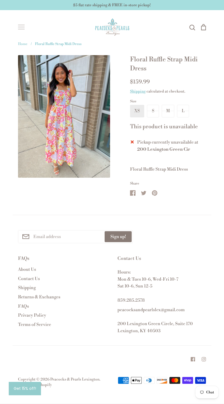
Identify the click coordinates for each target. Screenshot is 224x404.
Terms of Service (34, 324)
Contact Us (29, 278)
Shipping (138, 91)
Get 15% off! (25, 388)
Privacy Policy (32, 315)
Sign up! (118, 236)
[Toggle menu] (21, 27)
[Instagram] (203, 359)
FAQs (23, 306)
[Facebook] (192, 359)
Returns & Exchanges (39, 297)
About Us (27, 269)
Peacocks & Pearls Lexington (74, 379)
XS (137, 111)
